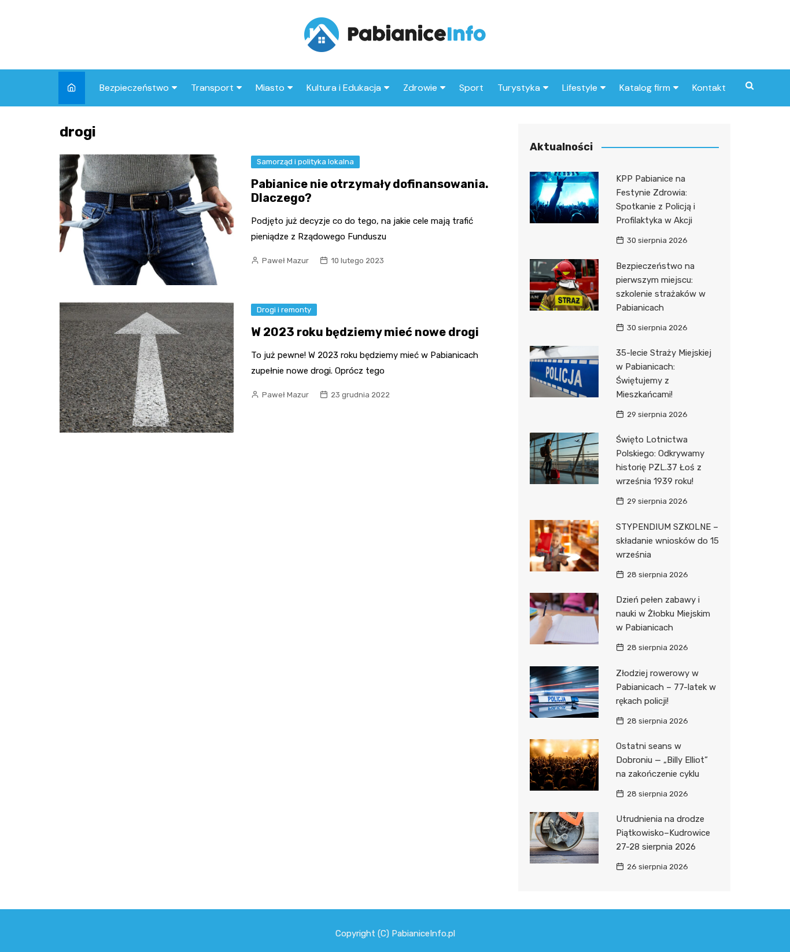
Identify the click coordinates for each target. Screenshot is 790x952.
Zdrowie (420, 88)
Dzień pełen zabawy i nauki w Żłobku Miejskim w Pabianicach (663, 614)
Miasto (270, 88)
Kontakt (709, 88)
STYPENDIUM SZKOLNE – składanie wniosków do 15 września (667, 541)
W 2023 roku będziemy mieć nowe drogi (365, 332)
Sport (471, 88)
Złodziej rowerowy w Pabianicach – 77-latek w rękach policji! (666, 687)
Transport (212, 88)
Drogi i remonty (284, 309)
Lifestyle (579, 88)
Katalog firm (644, 88)
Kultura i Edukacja (344, 88)
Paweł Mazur (285, 260)
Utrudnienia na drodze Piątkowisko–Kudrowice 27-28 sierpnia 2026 (663, 833)
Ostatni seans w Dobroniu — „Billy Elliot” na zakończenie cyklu (662, 760)
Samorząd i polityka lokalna (305, 161)
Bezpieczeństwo (134, 88)
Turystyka (518, 88)
